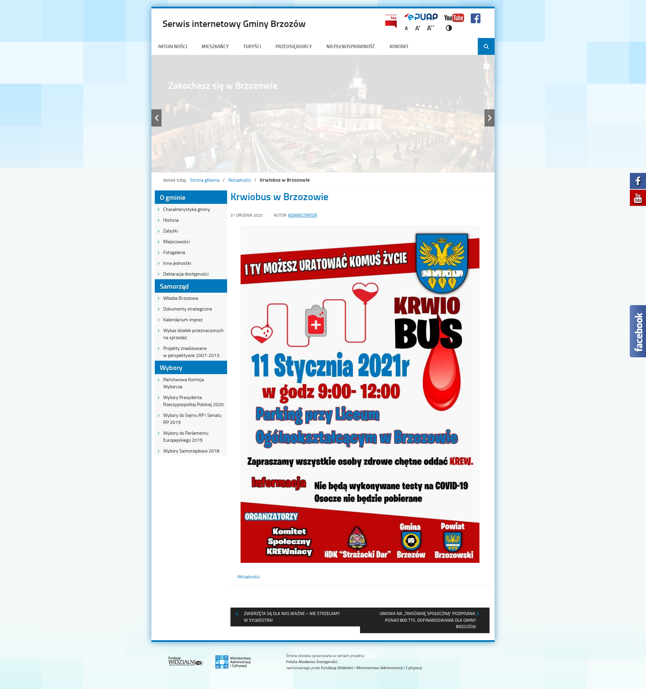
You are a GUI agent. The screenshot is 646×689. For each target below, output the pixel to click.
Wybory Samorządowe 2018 (191, 450)
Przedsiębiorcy (294, 46)
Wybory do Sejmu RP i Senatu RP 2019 (192, 418)
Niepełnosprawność (350, 46)
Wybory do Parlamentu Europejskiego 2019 (185, 436)
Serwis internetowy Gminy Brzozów (234, 23)
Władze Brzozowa (180, 298)
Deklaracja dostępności (186, 273)
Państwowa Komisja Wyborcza (183, 383)
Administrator (302, 215)
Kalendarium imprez (183, 319)
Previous (156, 117)
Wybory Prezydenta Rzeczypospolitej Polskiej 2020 (193, 400)
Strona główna (204, 180)
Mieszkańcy (215, 46)
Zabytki (170, 230)
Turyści (252, 46)
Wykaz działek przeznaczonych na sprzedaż (193, 333)
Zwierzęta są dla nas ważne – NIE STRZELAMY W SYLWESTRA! (292, 616)
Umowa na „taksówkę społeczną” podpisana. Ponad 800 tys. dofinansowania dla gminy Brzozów (428, 619)
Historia (171, 220)
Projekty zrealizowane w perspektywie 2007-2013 (191, 351)
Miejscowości (176, 241)
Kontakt (399, 46)
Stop (486, 66)
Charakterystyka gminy (186, 209)
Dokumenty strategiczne (187, 308)
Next (490, 117)
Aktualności (172, 46)
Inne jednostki (177, 263)
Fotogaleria (174, 252)
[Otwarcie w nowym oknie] (638, 183)
